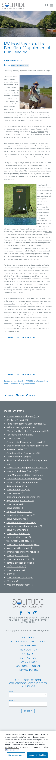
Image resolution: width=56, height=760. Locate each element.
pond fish (9, 87)
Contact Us (28, 658)
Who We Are (28, 646)
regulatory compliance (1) (20, 511)
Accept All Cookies (37, 755)
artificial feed (16, 134)
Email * (12, 700)
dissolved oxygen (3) (17, 486)
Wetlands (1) (13, 581)
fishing (39, 171)
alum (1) (11, 574)
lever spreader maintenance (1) (23, 552)
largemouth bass (19, 245)
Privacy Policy (27, 620)
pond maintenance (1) (18, 519)
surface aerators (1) (16, 566)
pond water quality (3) (18, 489)
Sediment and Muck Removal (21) (24, 478)
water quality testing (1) (19, 537)
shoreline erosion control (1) (21, 515)
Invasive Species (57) (17, 449)
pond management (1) (18, 533)
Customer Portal (28, 666)
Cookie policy (12, 750)
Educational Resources (28, 642)
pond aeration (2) (15, 493)
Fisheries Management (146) (21, 427)
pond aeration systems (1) (20, 577)
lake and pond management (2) (23, 497)
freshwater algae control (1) (21, 541)
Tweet (10, 395)
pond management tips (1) (20, 559)
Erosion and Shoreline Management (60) (28, 445)
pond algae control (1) (18, 555)
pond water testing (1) (18, 530)
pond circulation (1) (16, 570)
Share (21, 395)
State (11, 691)
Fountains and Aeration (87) (21, 435)
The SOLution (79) (16, 438)
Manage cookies (16, 755)
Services (28, 638)
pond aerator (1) (15, 508)
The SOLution (28, 650)
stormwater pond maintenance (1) (24, 526)
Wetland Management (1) (20, 585)
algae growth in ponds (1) (20, 548)
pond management (40, 143)
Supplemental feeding (12, 126)
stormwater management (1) (21, 522)
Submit (28, 711)
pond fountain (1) (15, 504)
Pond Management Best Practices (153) (27, 424)
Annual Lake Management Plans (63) (26, 442)
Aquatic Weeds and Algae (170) (23, 416)
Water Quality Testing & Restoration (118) (28, 431)
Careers (28, 654)
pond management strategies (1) (23, 544)
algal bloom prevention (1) (20, 500)
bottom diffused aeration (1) (21, 563)
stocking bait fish (37, 132)
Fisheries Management (19, 65)
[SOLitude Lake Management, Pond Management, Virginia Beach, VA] (28, 718)
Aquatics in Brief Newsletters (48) (24, 453)
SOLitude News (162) (17, 420)
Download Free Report (21, 338)
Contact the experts (12, 381)
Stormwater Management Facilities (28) (27, 467)
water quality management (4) (22, 482)
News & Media (27, 662)
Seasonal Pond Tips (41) (19, 456)
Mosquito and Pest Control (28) (23, 471)
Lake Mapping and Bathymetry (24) (25, 475)
